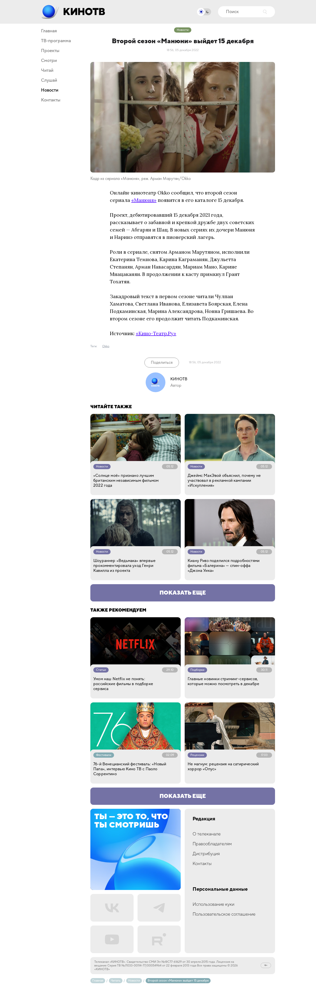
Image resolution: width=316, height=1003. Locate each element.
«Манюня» (144, 200)
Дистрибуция (206, 853)
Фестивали (103, 755)
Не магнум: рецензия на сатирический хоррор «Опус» (223, 767)
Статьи (101, 670)
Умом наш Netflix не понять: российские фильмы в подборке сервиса (123, 683)
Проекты (50, 50)
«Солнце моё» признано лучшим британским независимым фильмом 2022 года (125, 480)
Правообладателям (212, 844)
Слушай (49, 80)
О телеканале (207, 834)
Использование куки (213, 904)
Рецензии (197, 755)
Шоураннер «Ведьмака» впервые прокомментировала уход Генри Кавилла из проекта (124, 565)
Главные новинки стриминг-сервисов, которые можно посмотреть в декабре (223, 681)
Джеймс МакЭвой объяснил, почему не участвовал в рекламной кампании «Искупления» (224, 480)
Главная (49, 31)
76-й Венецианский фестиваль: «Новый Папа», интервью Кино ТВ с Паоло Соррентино (129, 769)
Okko (105, 346)
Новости (49, 90)
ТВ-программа (56, 41)
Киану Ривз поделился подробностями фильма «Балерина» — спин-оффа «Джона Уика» (223, 565)
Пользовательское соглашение (224, 914)
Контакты (50, 100)
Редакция (204, 819)
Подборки (197, 670)
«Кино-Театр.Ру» (156, 333)
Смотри (49, 60)
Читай (47, 70)
